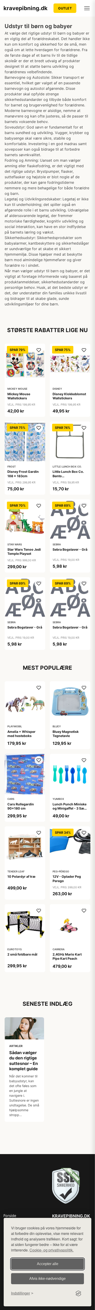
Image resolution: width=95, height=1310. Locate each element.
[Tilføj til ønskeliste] (39, 350)
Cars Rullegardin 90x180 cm (20, 806)
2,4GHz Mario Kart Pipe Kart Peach (67, 956)
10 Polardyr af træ (21, 876)
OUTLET (65, 8)
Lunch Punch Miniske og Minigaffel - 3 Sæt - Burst (70, 808)
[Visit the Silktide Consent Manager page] (78, 1293)
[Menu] (87, 8)
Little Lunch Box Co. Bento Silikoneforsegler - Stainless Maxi (68, 478)
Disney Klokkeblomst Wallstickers (69, 396)
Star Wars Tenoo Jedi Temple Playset (24, 551)
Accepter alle (47, 1264)
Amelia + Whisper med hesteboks (21, 734)
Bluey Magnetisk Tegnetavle (66, 734)
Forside (9, 1215)
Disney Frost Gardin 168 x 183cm (23, 474)
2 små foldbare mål (22, 954)
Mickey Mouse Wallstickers (18, 396)
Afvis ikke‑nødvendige (47, 1279)
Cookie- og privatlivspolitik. (52, 1250)
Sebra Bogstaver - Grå (70, 549)
